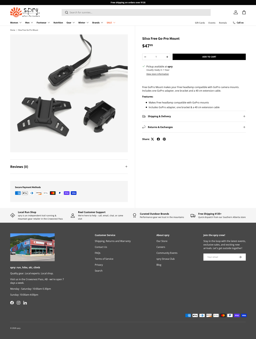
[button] (244, 12)
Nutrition (58, 22)
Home (12, 30)
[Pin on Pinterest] (164, 139)
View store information (157, 74)
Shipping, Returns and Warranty (113, 241)
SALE (109, 22)
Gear (69, 22)
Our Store (161, 241)
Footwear (41, 22)
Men (27, 22)
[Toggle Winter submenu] (87, 22)
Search (99, 270)
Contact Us (101, 247)
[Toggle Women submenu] (20, 22)
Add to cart (209, 56)
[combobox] (136, 12)
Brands (96, 22)
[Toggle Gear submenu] (73, 22)
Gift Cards (200, 22)
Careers (160, 247)
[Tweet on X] (152, 139)
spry (18, 328)
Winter (81, 22)
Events (211, 22)
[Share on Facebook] (158, 139)
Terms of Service (104, 258)
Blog (158, 264)
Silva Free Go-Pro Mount (28, 30)
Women (14, 22)
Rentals (223, 22)
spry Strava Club (165, 258)
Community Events (166, 253)
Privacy (99, 264)
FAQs (97, 253)
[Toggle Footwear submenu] (49, 22)
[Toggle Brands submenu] (102, 22)
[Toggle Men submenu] (32, 22)
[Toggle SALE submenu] (114, 22)
